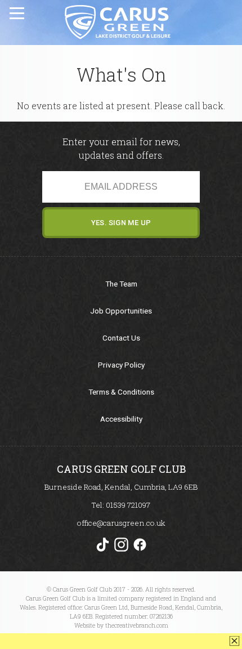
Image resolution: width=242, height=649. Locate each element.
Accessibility (121, 418)
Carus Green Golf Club (117, 22)
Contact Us (121, 337)
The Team (121, 283)
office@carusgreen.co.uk (121, 523)
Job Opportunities (121, 310)
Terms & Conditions (121, 391)
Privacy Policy (121, 364)
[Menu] (17, 11)
